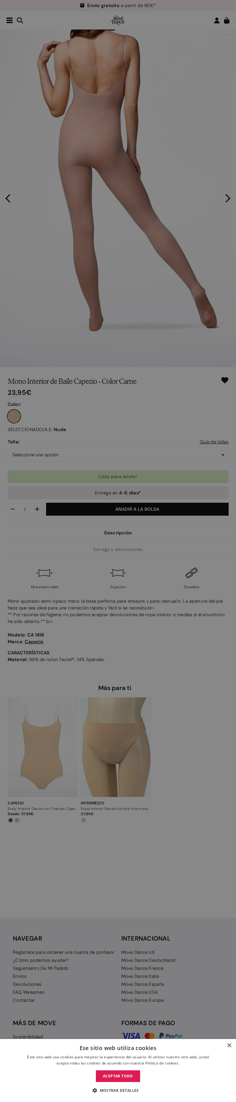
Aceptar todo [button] (118, 1076)
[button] (118, 1091)
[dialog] (118, 1070)
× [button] (229, 1045)
